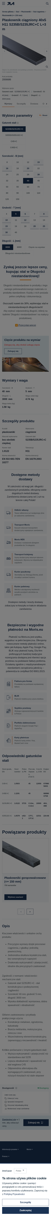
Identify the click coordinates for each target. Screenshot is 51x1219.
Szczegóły (25, 1202)
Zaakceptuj (25, 1210)
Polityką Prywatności (14, 1194)
